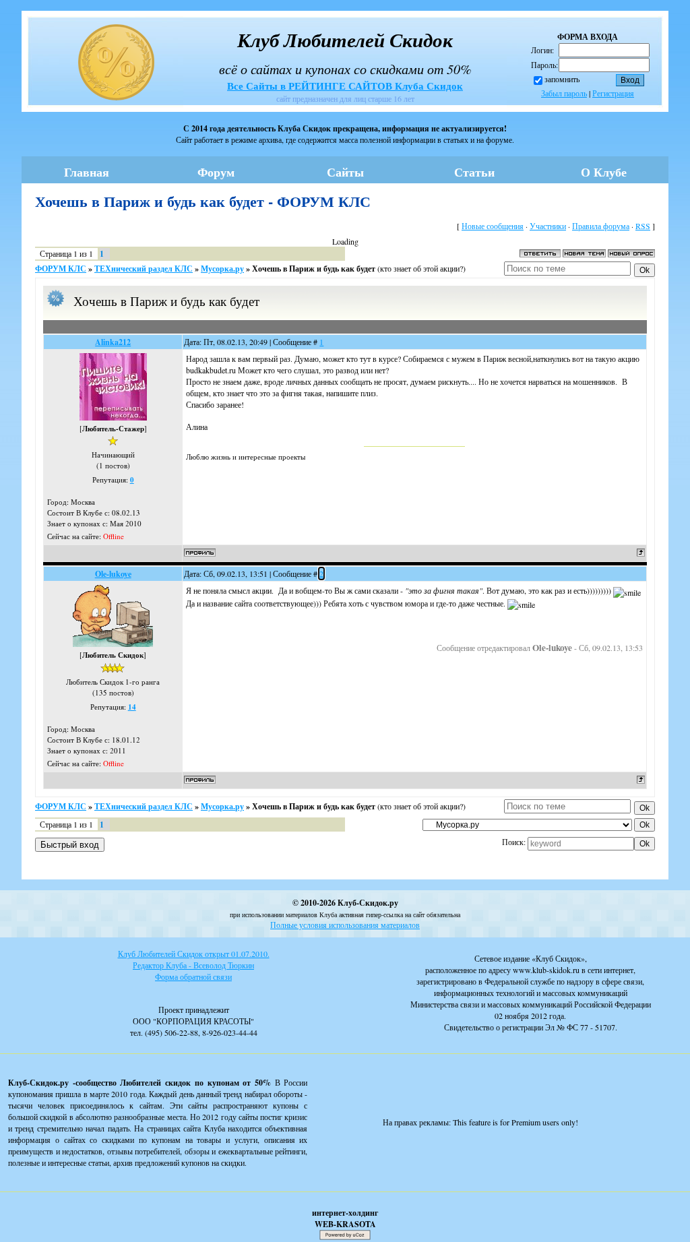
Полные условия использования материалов (345, 924)
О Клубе (604, 172)
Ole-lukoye (113, 574)
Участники (548, 225)
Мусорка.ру (222, 268)
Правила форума (600, 225)
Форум (215, 172)
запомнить (561, 78)
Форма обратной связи (193, 976)
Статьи (474, 172)
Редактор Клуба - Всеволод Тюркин (193, 965)
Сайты (345, 172)
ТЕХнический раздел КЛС (143, 268)
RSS (642, 225)
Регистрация (613, 93)
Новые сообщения (493, 225)
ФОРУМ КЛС (60, 268)
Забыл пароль (564, 93)
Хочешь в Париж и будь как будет (313, 268)
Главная (86, 172)
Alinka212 (113, 342)
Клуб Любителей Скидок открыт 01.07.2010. (194, 953)
